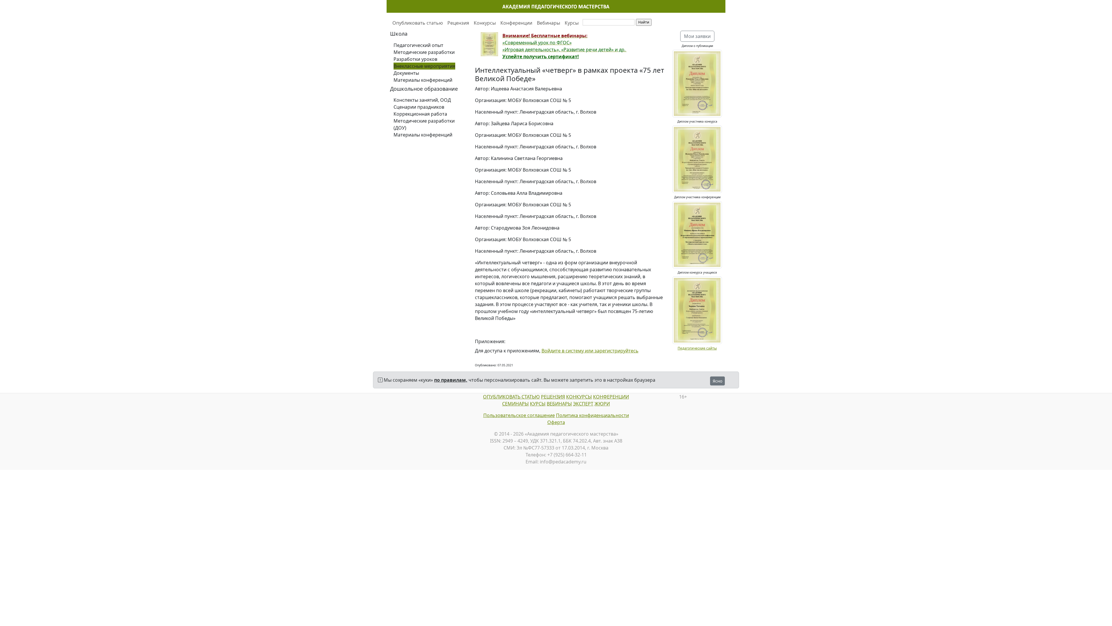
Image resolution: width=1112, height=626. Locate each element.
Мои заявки (697, 36)
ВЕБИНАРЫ (559, 404)
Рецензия (458, 23)
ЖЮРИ (602, 404)
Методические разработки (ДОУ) (424, 124)
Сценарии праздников (419, 107)
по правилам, (450, 380)
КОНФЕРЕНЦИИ (611, 397)
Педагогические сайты (697, 348)
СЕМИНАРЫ (515, 404)
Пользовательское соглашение (519, 415)
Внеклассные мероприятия (424, 66)
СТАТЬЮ (530, 397)
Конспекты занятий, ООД (422, 100)
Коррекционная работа (420, 114)
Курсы (572, 23)
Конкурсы (485, 23)
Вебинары (548, 23)
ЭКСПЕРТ (583, 404)
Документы (406, 73)
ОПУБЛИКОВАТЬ (501, 397)
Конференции (516, 23)
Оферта (556, 422)
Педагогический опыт (418, 45)
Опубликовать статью (417, 23)
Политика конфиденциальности (592, 415)
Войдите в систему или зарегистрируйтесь (590, 350)
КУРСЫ (538, 404)
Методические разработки (424, 52)
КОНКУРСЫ (579, 397)
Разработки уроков (415, 59)
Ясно (717, 381)
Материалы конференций (423, 80)
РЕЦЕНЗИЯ (553, 397)
